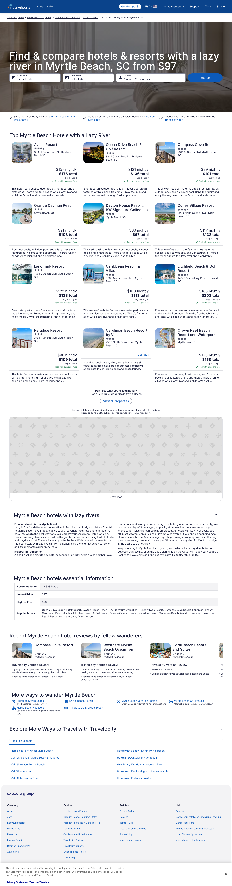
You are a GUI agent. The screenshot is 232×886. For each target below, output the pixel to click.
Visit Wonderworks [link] (22, 771)
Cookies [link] (124, 817)
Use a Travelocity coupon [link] (189, 834)
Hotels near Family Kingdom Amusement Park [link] (144, 771)
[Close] (226, 874)
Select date (25, 79)
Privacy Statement (17, 882)
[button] (116, 515)
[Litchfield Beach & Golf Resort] (188, 293)
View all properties (116, 401)
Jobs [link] (9, 817)
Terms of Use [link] (126, 822)
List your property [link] (16, 822)
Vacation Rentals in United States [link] (80, 817)
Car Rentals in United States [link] (77, 834)
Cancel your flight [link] (185, 822)
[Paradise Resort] (44, 355)
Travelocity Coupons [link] (73, 846)
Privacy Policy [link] (127, 811)
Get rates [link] (143, 354)
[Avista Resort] (44, 169)
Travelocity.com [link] (15, 17)
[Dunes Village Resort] (188, 230)
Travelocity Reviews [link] (73, 840)
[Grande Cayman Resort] (44, 230)
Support (194, 6)
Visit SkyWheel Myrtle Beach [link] (28, 764)
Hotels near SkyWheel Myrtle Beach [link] (32, 750)
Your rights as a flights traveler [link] (191, 840)
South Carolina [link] (90, 17)
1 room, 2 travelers (137, 79)
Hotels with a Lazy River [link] (39, 17)
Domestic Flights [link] (71, 828)
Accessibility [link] (126, 834)
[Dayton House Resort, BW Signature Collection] (116, 230)
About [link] (10, 811)
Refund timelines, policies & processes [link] (195, 828)
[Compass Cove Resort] (188, 169)
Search (205, 77)
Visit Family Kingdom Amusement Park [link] (139, 764)
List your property (173, 6)
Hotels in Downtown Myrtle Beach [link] (137, 757)
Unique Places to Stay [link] (74, 851)
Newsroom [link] (12, 834)
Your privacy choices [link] (130, 840)
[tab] (22, 741)
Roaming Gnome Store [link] (18, 846)
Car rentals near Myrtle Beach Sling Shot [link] (35, 757)
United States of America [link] (67, 17)
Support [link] (180, 811)
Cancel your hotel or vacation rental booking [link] (198, 817)
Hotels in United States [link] (75, 811)
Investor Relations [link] (16, 840)
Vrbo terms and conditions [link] (133, 828)
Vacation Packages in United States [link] (81, 822)
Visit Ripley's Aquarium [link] (24, 778)
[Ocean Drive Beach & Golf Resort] (116, 169)
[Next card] (218, 662)
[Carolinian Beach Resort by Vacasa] (116, 355)
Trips (208, 6)
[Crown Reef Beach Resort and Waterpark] (188, 355)
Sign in (221, 6)
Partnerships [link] (13, 828)
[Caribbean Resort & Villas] (116, 293)
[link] (37, 702)
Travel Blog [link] (69, 857)
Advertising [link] (13, 851)
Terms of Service (39, 882)
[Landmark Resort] (44, 293)
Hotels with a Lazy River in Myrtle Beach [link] (141, 750)
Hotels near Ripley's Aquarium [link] (134, 778)
